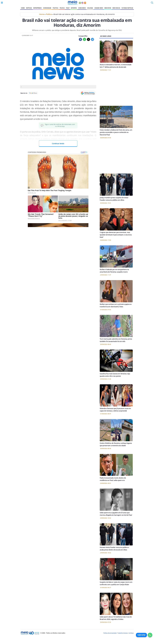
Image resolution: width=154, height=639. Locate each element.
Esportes (74, 8)
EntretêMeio (37, 8)
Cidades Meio (98, 8)
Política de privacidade (110, 633)
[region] (116, 89)
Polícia (62, 8)
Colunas (90, 8)
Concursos (82, 8)
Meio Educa (116, 8)
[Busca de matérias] (152, 3)
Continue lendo (58, 143)
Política (55, 8)
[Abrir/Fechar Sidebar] (2, 3)
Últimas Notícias (127, 8)
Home (23, 8)
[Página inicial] (72, 2)
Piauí (67, 8)
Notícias (29, 8)
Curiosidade (47, 8)
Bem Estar (107, 8)
